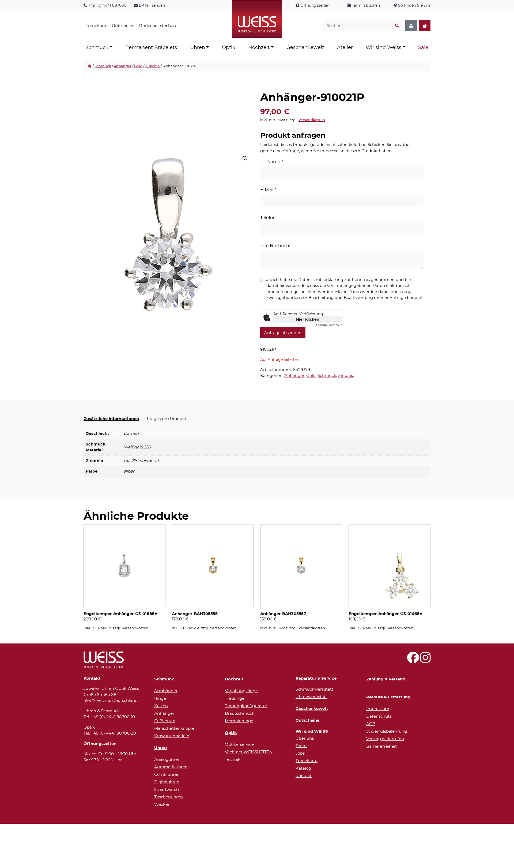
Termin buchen (366, 5)
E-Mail (268, 189)
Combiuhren (167, 774)
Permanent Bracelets (151, 47)
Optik (228, 47)
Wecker (161, 804)
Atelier (345, 47)
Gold (138, 66)
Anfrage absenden (282, 332)
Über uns (305, 738)
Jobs (300, 753)
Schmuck (97, 47)
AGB (370, 723)
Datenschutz (379, 716)
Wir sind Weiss (383, 47)
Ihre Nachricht (275, 245)
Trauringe (234, 698)
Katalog (303, 768)
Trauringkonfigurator (246, 705)
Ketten (161, 705)
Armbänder (165, 690)
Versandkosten (311, 120)
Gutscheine (123, 25)
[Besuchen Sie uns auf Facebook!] (413, 660)
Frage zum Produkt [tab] (166, 418)
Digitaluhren (166, 781)
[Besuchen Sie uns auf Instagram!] (425, 660)
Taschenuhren (168, 796)
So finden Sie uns (414, 5)
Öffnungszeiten (315, 5)
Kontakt (304, 775)
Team (301, 745)
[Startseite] (90, 66)
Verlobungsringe (241, 690)
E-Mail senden (152, 5)
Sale (423, 47)
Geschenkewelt (305, 47)
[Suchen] (397, 26)
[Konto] (411, 26)
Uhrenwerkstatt (311, 696)
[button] (245, 158)
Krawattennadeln (171, 735)
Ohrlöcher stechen (157, 25)
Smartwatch (166, 789)
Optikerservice (239, 744)
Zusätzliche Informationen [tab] (111, 418)
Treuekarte (97, 25)
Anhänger (122, 66)
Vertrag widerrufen (385, 738)
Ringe (160, 698)
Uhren (197, 47)
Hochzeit (259, 47)
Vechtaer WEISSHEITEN (249, 751)
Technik (232, 759)
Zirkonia (152, 66)
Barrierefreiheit (381, 746)
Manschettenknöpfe (174, 728)
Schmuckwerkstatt (314, 689)
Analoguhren (167, 759)
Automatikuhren (171, 766)
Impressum (377, 708)
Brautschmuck (239, 713)
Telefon (268, 217)
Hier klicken (307, 319)
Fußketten (164, 720)
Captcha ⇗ (329, 325)
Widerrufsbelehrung (386, 731)
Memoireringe (239, 720)
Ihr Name (271, 161)
